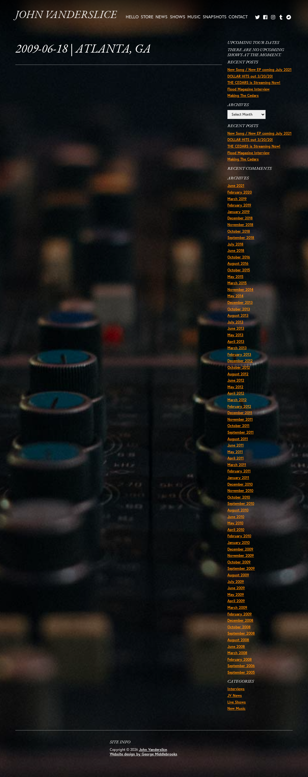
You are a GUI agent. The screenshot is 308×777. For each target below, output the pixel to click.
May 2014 (235, 296)
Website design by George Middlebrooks (143, 754)
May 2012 (235, 387)
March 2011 (236, 464)
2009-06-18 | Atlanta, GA (83, 50)
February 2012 (239, 406)
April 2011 (235, 458)
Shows (177, 17)
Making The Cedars (243, 95)
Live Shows (236, 702)
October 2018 (238, 231)
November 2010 (240, 490)
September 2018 (240, 237)
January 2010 (238, 542)
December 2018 (240, 218)
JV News (234, 695)
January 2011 (238, 477)
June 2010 (235, 516)
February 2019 (239, 205)
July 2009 (235, 581)
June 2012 (235, 380)
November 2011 (240, 419)
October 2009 (239, 562)
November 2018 (240, 224)
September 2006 (241, 665)
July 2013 (235, 322)
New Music (236, 708)
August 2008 (238, 640)
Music (194, 17)
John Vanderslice (66, 15)
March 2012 (237, 400)
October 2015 (238, 270)
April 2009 (236, 601)
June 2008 (236, 646)
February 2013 (239, 354)
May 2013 (235, 335)
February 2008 (239, 659)
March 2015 (237, 283)
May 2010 (235, 523)
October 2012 (238, 367)
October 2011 (238, 425)
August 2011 (237, 439)
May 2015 (235, 276)
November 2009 (240, 555)
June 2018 (235, 250)
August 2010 (237, 510)
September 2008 (241, 633)
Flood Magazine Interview (248, 89)
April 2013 (235, 341)
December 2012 (240, 360)
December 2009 (240, 549)
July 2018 (235, 244)
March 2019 (237, 199)
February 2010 (239, 536)
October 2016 (238, 257)
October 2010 (238, 497)
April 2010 (235, 529)
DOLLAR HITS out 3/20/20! (250, 76)
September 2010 (240, 503)
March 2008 (237, 653)
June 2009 (236, 588)
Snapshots (214, 17)
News (162, 17)
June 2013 (235, 328)
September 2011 (240, 432)
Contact (238, 17)
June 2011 (235, 445)
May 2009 (235, 594)
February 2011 (239, 471)
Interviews (236, 689)
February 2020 (239, 192)
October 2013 (238, 309)
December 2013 (240, 302)
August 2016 (237, 263)
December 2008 (240, 620)
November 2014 (240, 289)
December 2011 (239, 412)
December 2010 (240, 484)
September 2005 (241, 672)
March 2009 (237, 607)
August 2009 (238, 575)
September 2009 (241, 568)
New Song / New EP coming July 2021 (259, 69)
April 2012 (235, 393)
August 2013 (237, 315)
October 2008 (239, 627)
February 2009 (239, 614)
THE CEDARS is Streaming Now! (253, 82)
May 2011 (235, 451)
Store (147, 17)
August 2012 (237, 374)
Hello (132, 17)
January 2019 (238, 211)
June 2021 (235, 185)
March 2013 (237, 348)
